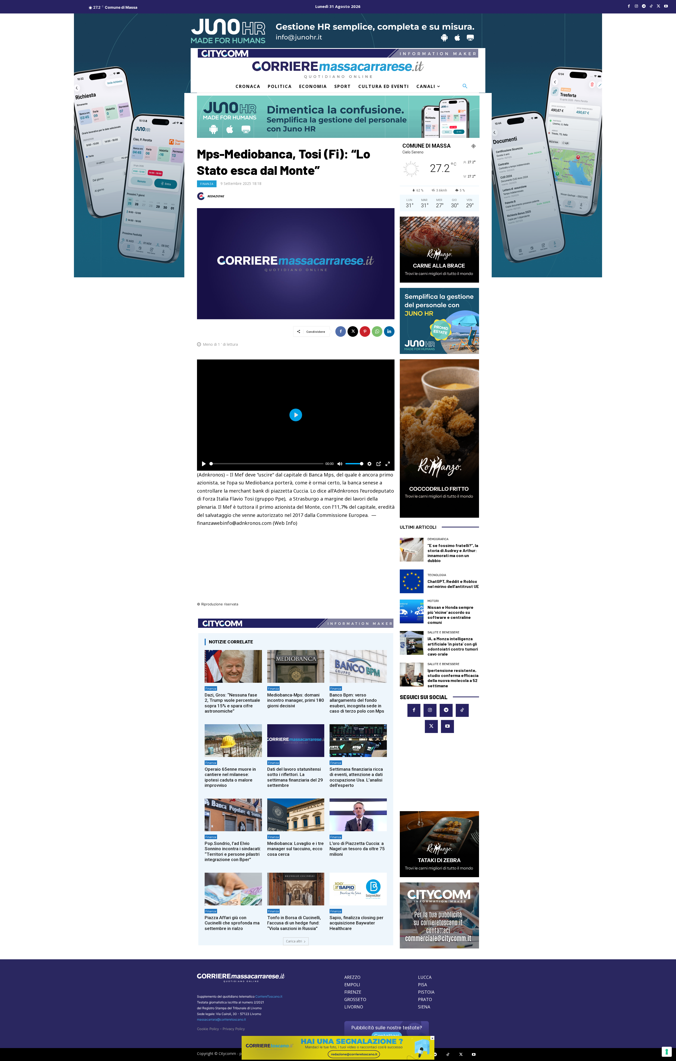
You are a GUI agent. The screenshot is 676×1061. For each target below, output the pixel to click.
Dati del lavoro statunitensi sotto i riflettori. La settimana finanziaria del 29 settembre (295, 777)
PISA (422, 985)
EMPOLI (352, 985)
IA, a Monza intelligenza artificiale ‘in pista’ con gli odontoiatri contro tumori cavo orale (453, 646)
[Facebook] (629, 6)
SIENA (424, 1007)
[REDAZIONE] (201, 196)
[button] (465, 86)
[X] (658, 6)
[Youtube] (666, 6)
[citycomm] (338, 1058)
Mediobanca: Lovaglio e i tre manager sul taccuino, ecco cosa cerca (295, 849)
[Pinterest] (365, 331)
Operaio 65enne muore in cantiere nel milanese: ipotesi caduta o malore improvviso (230, 777)
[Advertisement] (296, 564)
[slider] (266, 463)
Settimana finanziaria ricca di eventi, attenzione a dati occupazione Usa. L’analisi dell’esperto (356, 777)
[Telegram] (643, 6)
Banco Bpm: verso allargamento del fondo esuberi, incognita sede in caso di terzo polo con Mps (357, 703)
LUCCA (424, 977)
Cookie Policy (208, 1029)
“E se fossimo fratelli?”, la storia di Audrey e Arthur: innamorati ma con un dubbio (453, 553)
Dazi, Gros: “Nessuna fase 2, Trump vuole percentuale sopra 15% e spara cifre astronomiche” (232, 703)
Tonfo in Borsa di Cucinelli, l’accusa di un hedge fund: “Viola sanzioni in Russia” (294, 923)
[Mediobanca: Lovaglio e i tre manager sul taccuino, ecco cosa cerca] (296, 814)
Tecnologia (437, 575)
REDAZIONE (215, 196)
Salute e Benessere (443, 632)
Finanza (206, 184)
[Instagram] (636, 6)
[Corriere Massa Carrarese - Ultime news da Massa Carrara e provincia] (338, 69)
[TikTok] (651, 6)
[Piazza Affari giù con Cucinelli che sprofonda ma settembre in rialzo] (233, 889)
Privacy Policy (234, 1029)
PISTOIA (426, 992)
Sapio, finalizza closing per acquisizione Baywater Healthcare (356, 923)
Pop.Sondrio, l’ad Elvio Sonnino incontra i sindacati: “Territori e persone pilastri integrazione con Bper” (233, 851)
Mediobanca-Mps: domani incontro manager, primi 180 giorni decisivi (295, 700)
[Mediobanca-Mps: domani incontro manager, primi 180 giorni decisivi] (296, 666)
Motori (433, 601)
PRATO (425, 999)
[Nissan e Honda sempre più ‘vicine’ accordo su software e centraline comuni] (412, 611)
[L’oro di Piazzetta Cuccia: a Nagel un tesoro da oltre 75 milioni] (358, 814)
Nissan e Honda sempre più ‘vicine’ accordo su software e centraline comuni (450, 615)
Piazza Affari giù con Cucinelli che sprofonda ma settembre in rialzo (232, 923)
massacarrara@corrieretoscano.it (221, 1019)
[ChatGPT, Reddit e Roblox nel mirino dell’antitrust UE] (412, 581)
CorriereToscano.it (268, 996)
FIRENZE (352, 992)
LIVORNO (353, 1007)
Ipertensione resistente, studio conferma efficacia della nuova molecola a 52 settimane (453, 678)
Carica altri (294, 941)
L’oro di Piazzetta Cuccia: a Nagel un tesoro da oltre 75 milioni (357, 849)
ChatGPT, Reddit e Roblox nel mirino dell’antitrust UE (453, 584)
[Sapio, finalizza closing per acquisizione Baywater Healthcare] (358, 889)
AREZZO (352, 977)
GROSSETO (355, 999)
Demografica (438, 539)
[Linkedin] (389, 331)
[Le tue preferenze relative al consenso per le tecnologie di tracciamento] (667, 1052)
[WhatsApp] (377, 331)
